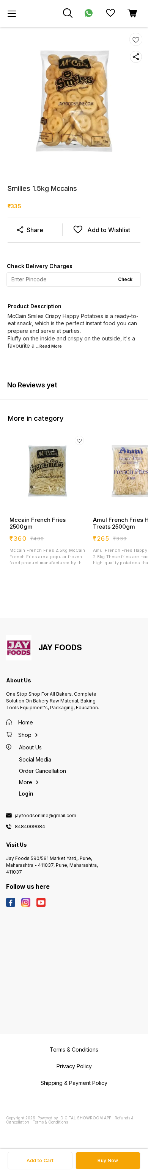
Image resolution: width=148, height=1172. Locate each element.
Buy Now (108, 1160)
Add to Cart (40, 1160)
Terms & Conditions (50, 1122)
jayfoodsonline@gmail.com (45, 815)
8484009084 (30, 826)
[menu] (12, 13)
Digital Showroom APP (85, 1118)
